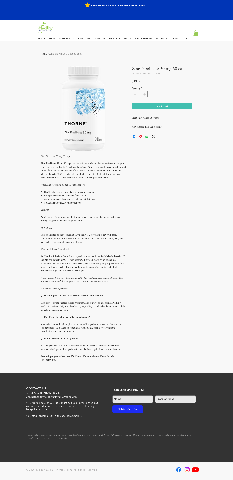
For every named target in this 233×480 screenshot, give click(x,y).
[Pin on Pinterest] (141, 136)
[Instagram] (187, 469)
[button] (195, 33)
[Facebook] (178, 469)
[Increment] (145, 94)
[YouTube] (195, 469)
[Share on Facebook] (134, 136)
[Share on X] (153, 136)
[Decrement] (134, 94)
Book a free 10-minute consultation (83, 267)
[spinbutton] (140, 94)
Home (44, 53)
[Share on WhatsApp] (147, 136)
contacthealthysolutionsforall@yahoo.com (51, 397)
